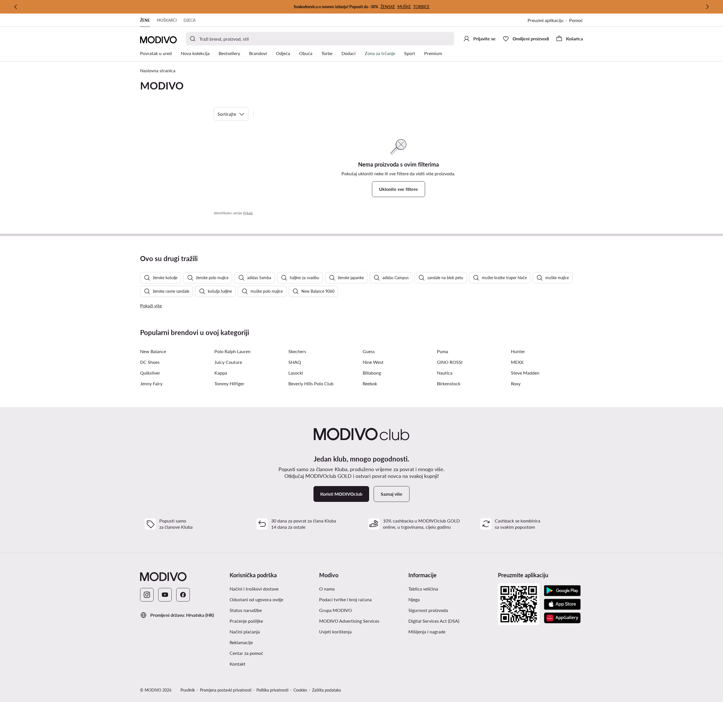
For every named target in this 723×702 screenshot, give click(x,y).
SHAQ (294, 362)
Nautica (444, 372)
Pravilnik (187, 690)
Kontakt (237, 663)
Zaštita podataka (326, 690)
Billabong (372, 372)
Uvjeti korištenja (335, 631)
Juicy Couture (228, 362)
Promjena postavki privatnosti (225, 690)
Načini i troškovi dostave (254, 588)
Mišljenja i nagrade (426, 631)
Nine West (373, 362)
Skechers (297, 351)
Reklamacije (241, 642)
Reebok (370, 383)
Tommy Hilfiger (229, 383)
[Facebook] (183, 595)
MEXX (517, 362)
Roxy (516, 383)
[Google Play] (562, 590)
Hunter (518, 351)
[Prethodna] (16, 7)
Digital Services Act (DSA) (433, 621)
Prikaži (248, 213)
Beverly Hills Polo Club (311, 383)
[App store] (562, 604)
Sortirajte (226, 114)
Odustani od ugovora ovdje (256, 599)
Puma (442, 351)
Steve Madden (525, 372)
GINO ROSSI (449, 362)
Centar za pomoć (246, 653)
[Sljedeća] (707, 7)
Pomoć (576, 20)
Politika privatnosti (272, 690)
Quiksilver (150, 372)
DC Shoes (150, 362)
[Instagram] (147, 595)
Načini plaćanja (245, 631)
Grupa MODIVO (335, 610)
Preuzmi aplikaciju (545, 20)
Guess (369, 351)
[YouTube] (165, 595)
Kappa (220, 372)
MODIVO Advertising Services (349, 621)
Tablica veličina (423, 588)
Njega (414, 599)
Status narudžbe (246, 610)
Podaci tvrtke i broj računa (345, 599)
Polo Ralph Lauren (232, 351)
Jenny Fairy (151, 383)
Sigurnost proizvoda (428, 610)
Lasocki (295, 372)
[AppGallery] (562, 618)
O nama (327, 588)
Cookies (300, 690)
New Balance (153, 351)
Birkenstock (448, 383)
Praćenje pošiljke (246, 621)
